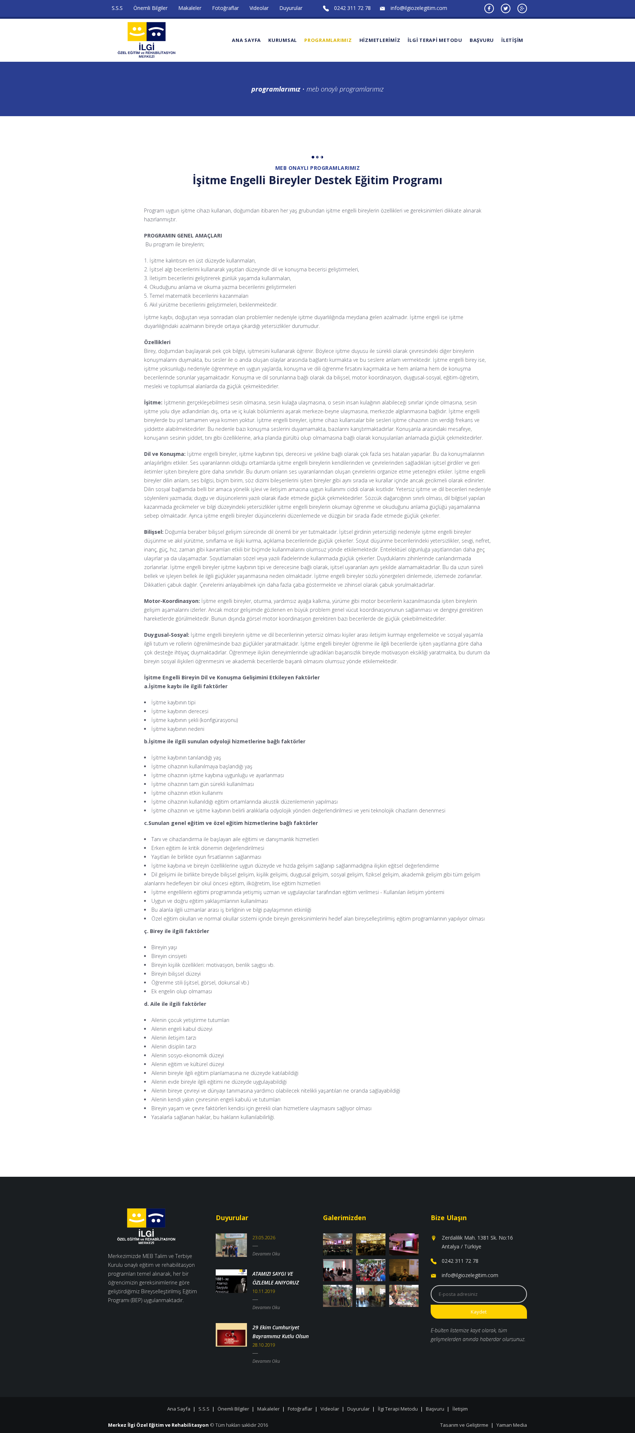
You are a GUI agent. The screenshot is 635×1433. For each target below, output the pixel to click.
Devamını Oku (266, 1254)
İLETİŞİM (512, 40)
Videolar (259, 7)
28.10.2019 (263, 1345)
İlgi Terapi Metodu (398, 1408)
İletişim (460, 1408)
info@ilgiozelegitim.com (419, 7)
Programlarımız (328, 40)
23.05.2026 (263, 1237)
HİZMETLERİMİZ (380, 40)
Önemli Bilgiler (150, 7)
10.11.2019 (263, 1291)
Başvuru (435, 1408)
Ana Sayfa (246, 40)
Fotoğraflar (225, 7)
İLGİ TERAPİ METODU (435, 40)
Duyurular (290, 7)
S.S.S (117, 7)
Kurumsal (282, 40)
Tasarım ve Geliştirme (464, 1425)
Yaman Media (511, 1425)
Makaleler (189, 7)
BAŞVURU (482, 40)
